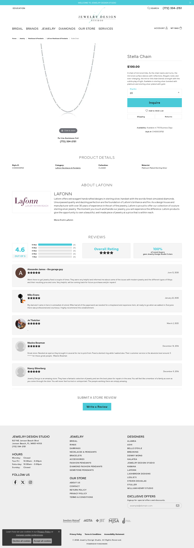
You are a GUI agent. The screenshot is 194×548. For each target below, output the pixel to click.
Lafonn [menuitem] (131, 469)
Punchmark (102, 544)
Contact (75, 486)
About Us (75, 482)
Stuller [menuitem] (132, 484)
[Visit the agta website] (88, 520)
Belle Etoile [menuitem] (134, 448)
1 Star (34, 256)
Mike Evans (33, 294)
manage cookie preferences (29, 535)
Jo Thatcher (33, 320)
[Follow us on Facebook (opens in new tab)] (15, 482)
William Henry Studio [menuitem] (140, 488)
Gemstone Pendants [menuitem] (82, 469)
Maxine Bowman (36, 342)
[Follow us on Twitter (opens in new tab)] (23, 482)
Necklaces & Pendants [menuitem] (83, 451)
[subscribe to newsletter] (178, 505)
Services (106, 28)
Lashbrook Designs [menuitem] (139, 473)
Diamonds (67, 28)
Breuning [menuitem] (132, 451)
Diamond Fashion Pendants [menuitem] (86, 466)
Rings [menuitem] (73, 444)
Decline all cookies (21, 541)
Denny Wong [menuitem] (134, 455)
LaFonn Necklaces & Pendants (57, 38)
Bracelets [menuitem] (76, 455)
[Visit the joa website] (126, 520)
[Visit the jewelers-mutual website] (71, 520)
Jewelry (49, 28)
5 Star (34, 244)
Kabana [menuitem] (131, 466)
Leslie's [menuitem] (132, 477)
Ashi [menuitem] (129, 444)
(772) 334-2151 (68, 141)
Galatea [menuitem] (132, 459)
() (74, 244)
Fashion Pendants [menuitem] (80, 462)
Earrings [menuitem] (75, 448)
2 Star (34, 253)
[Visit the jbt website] (100, 520)
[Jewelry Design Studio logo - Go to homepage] (97, 15)
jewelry (22, 38)
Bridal (17, 28)
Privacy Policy (78, 493)
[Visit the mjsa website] (113, 520)
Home (14, 38)
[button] (18, 8)
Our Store (87, 28)
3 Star (34, 250)
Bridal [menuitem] (74, 440)
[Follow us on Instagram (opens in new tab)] (30, 482)
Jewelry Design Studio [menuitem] (141, 462)
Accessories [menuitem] (77, 459)
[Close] (190, 3)
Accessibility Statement (114, 534)
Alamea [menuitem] (131, 440)
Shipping (141, 116)
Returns (168, 116)
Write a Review (97, 406)
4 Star (34, 247)
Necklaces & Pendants (36, 38)
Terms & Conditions (81, 497)
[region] (68, 89)
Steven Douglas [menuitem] (137, 480)
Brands (32, 28)
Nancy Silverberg (36, 368)
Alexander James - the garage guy (45, 269)
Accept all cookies (42, 541)
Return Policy (78, 489)
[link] (172, 8)
